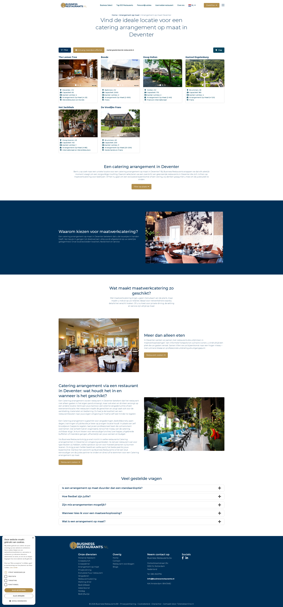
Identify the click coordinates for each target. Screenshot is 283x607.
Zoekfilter (210, 5)
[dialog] (18, 570)
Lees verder (14, 567)
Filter (66, 50)
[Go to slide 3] (80, 85)
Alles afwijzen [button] (19, 596)
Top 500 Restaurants (124, 5)
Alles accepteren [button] (19, 590)
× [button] (33, 538)
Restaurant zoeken (154, 355)
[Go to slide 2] (78, 85)
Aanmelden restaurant (164, 5)
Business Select (106, 5)
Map (220, 50)
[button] (18, 601)
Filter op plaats (140, 187)
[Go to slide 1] (75, 85)
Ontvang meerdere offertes (89, 50)
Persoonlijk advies (144, 5)
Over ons (180, 5)
